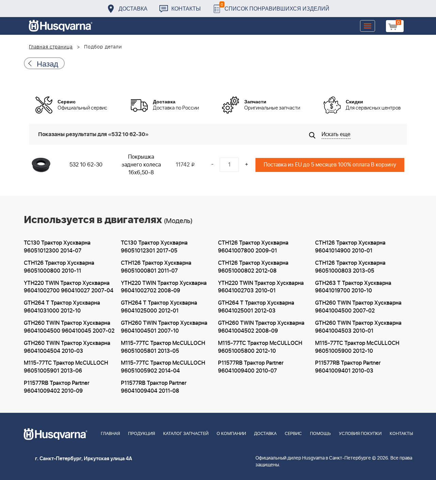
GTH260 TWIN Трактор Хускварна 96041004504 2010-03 (67, 347)
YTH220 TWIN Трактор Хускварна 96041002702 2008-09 (164, 287)
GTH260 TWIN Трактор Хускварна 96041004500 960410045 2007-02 (69, 327)
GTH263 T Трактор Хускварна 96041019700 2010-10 (353, 287)
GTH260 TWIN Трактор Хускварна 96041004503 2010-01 (358, 327)
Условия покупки (360, 434)
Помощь (320, 434)
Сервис (293, 434)
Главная (110, 434)
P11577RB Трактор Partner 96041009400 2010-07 (250, 367)
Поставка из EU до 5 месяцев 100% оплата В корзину (330, 165)
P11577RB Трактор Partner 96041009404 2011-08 (153, 387)
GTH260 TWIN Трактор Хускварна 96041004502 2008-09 (261, 327)
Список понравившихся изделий (275, 6)
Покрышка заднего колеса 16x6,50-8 (141, 165)
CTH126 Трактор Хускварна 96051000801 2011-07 (156, 267)
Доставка (133, 8)
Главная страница (51, 47)
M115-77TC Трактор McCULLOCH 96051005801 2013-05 (163, 347)
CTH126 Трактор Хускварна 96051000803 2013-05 (350, 267)
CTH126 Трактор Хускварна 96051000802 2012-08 (253, 267)
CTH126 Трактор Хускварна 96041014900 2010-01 (350, 247)
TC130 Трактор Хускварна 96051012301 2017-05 (154, 247)
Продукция (141, 434)
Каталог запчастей (185, 434)
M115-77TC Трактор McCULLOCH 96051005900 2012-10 (357, 347)
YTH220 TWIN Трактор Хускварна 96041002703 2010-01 (261, 287)
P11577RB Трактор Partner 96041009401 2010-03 (347, 367)
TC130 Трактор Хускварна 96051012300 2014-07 (57, 247)
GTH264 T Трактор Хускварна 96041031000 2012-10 (62, 307)
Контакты (186, 8)
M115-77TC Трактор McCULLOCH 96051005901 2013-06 (66, 367)
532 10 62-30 (86, 165)
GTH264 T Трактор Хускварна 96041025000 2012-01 (159, 307)
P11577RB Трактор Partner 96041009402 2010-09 (56, 387)
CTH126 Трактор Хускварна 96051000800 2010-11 (59, 267)
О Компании (231, 434)
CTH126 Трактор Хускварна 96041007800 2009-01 (253, 247)
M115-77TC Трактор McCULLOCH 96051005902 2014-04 (163, 367)
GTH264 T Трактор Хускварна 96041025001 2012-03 (256, 307)
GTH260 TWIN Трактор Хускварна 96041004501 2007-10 (164, 327)
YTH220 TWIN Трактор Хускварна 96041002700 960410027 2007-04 (68, 287)
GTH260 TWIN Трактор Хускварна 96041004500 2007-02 (358, 307)
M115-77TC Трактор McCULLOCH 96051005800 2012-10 (260, 347)
